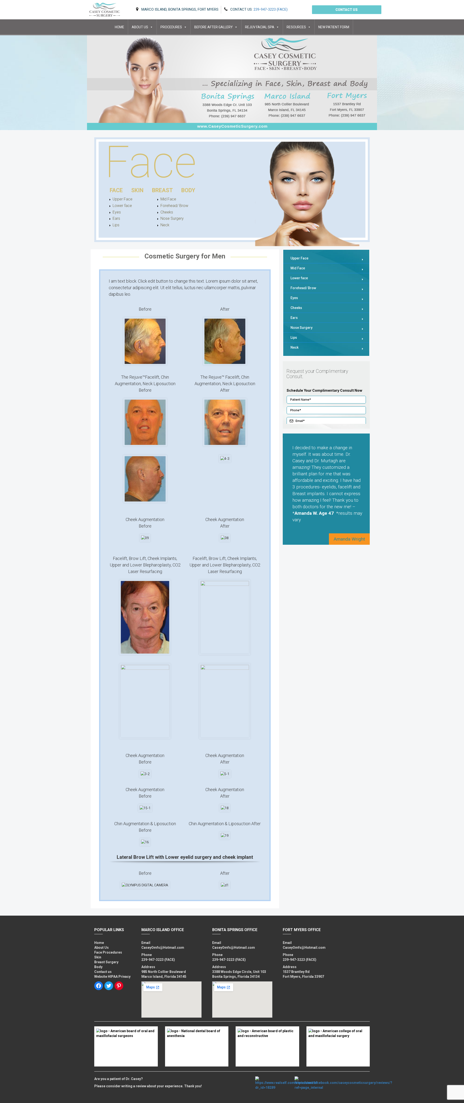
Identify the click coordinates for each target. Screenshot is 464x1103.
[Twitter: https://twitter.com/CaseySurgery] (108, 985)
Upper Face (122, 199)
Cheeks (166, 212)
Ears (116, 218)
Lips (116, 225)
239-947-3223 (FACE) (158, 960)
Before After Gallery (213, 27)
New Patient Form (333, 27)
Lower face (122, 205)
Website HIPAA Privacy (112, 976)
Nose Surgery (170, 218)
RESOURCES (296, 27)
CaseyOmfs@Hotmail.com (162, 947)
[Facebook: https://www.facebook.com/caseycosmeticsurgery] (98, 985)
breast (162, 190)
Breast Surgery (106, 962)
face (116, 190)
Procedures (171, 27)
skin (137, 190)
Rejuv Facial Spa (259, 27)
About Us (140, 27)
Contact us (346, 10)
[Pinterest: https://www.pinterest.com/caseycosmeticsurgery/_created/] (119, 985)
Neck (164, 225)
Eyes (117, 212)
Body (98, 967)
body (188, 190)
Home (119, 27)
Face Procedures (108, 952)
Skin (97, 957)
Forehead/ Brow (170, 205)
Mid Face (168, 199)
